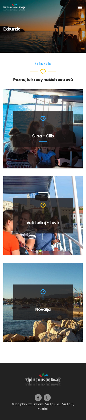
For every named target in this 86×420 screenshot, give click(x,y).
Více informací (43, 157)
